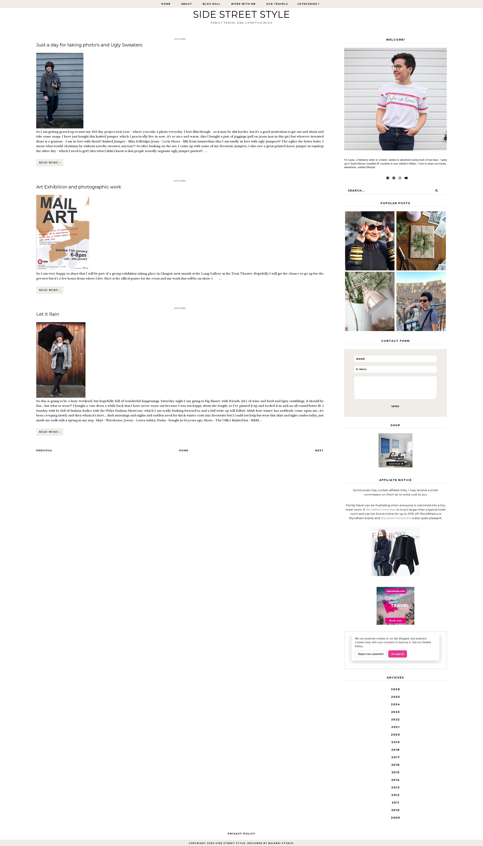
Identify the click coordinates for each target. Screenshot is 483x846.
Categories (307, 3)
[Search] (436, 190)
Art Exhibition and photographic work (78, 187)
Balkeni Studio (280, 843)
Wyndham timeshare (396, 518)
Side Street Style (241, 14)
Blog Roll (212, 3)
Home (166, 3)
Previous (44, 450)
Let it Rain (47, 314)
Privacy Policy (241, 833)
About (186, 3)
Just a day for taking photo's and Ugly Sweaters (89, 45)
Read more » (50, 162)
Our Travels (277, 3)
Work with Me (243, 3)
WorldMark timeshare (381, 509)
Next (319, 450)
